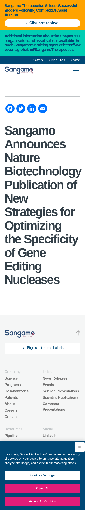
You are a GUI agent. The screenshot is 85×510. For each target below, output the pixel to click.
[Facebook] (10, 109)
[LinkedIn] (31, 109)
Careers (38, 60)
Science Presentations (61, 391)
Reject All (42, 488)
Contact (75, 60)
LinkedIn (50, 436)
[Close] (80, 447)
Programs (13, 385)
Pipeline (11, 436)
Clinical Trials (57, 60)
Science (11, 378)
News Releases (55, 378)
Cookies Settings (42, 475)
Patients (11, 397)
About (10, 404)
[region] (42, 475)
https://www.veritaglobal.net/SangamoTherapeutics (42, 47)
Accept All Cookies (42, 501)
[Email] (42, 109)
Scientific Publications (60, 397)
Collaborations (16, 391)
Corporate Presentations (54, 406)
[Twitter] (20, 109)
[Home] (20, 334)
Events (48, 385)
